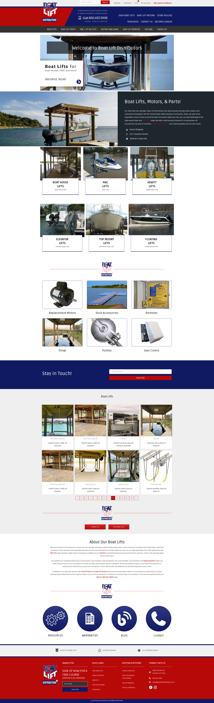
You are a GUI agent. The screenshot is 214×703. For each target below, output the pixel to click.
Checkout (127, 3)
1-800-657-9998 (107, 577)
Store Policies (164, 15)
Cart (137, 2)
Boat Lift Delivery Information (128, 676)
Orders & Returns (128, 671)
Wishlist (117, 3)
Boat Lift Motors (146, 15)
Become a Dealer (163, 21)
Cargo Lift (162, 29)
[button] (75, 689)
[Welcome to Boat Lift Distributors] (107, 63)
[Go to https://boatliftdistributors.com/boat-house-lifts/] (60, 186)
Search (105, 2)
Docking (149, 29)
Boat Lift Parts (68, 29)
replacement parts (160, 124)
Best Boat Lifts (98, 671)
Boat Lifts (52, 29)
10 (122, 498)
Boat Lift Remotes (131, 29)
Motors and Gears (109, 29)
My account (145, 3)
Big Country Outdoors (163, 3)
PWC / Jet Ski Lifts (88, 29)
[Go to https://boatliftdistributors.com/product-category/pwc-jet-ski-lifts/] (105, 186)
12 (131, 498)
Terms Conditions (128, 688)
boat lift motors (101, 572)
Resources (133, 21)
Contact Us (147, 21)
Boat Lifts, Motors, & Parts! (153, 101)
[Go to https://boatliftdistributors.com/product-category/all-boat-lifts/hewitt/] (152, 186)
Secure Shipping (128, 683)
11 (127, 498)
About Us (96, 680)
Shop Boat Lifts (127, 15)
